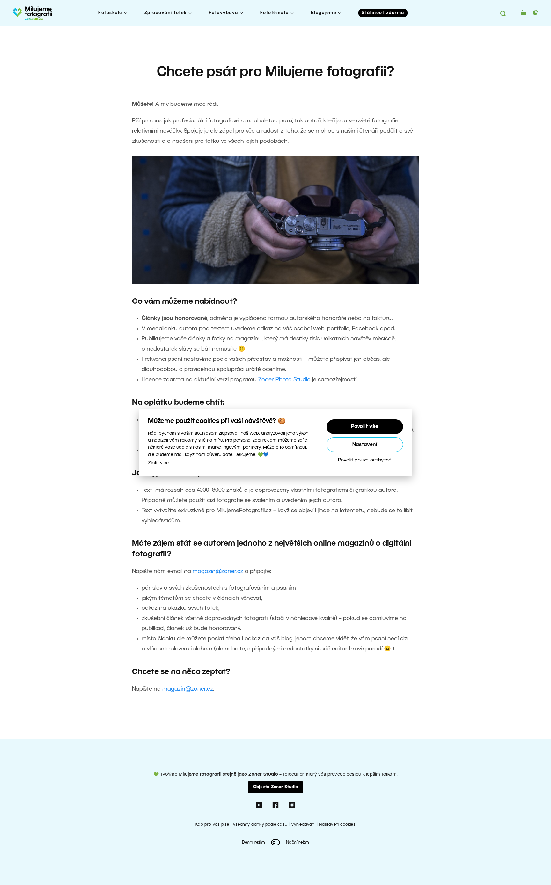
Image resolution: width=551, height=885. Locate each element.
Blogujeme (324, 13)
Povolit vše (364, 426)
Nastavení (364, 444)
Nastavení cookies (337, 824)
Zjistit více (158, 463)
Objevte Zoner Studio (275, 787)
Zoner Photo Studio (284, 379)
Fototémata (274, 13)
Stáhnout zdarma (383, 13)
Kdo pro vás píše (212, 824)
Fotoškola (110, 13)
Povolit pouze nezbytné (365, 460)
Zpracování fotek (165, 13)
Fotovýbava (223, 13)
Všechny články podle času (260, 824)
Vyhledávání (303, 824)
